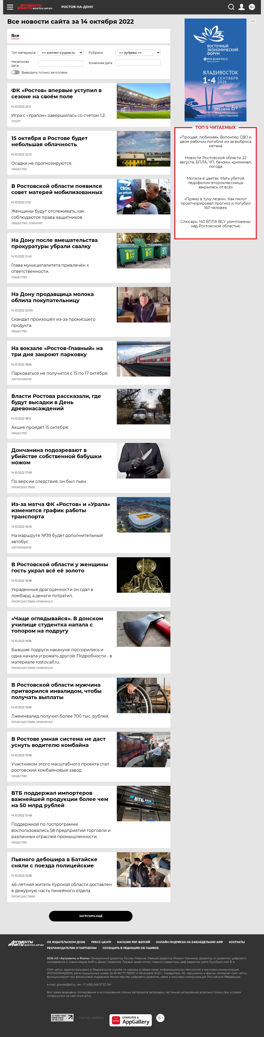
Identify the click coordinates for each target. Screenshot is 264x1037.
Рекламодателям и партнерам (72, 948)
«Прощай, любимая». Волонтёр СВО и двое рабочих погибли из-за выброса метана (216, 141)
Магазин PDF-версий (133, 942)
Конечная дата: (101, 63)
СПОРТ (16, 121)
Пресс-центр (101, 942)
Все (15, 35)
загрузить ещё (91, 916)
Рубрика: (96, 53)
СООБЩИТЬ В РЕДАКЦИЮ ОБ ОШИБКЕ (131, 948)
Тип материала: (23, 53)
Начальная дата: (20, 63)
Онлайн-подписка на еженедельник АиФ (189, 942)
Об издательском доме (66, 942)
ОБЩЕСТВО (19, 169)
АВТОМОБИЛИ (21, 379)
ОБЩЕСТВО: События (26, 223)
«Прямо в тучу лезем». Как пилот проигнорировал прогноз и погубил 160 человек (216, 203)
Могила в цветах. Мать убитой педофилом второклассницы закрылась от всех (215, 182)
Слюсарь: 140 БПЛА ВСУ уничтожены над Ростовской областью (215, 224)
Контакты (237, 942)
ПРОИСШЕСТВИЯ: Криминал (32, 601)
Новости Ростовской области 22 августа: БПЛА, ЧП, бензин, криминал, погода (216, 162)
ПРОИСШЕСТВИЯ (23, 487)
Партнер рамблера (91, 1017)
